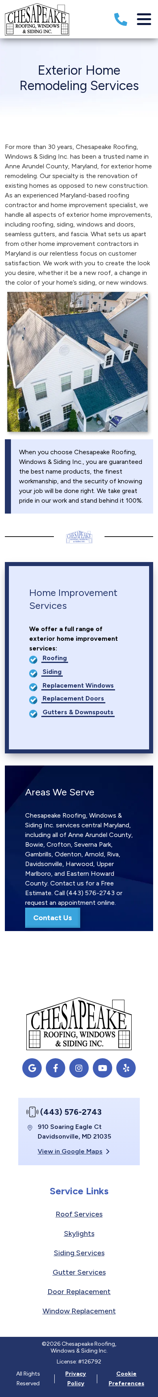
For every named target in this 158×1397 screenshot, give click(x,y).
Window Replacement (79, 1311)
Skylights (79, 1233)
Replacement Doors (73, 698)
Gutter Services (79, 1272)
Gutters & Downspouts (78, 712)
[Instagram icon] (79, 1068)
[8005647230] (120, 19)
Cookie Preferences (126, 1378)
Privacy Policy (75, 1378)
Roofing (55, 658)
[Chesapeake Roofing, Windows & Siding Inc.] (37, 19)
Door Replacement (79, 1291)
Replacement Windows (78, 685)
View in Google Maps (70, 1151)
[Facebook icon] (55, 1068)
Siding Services (79, 1252)
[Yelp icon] (126, 1068)
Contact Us (52, 917)
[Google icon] (32, 1068)
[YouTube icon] (102, 1068)
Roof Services (79, 1214)
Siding (52, 671)
